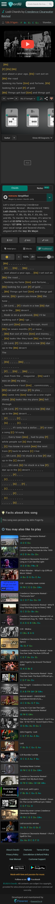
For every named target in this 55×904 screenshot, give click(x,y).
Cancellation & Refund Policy (36, 854)
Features (28, 850)
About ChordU (12, 850)
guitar (7, 138)
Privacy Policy (12, 854)
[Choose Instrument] (14, 137)
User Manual (15, 859)
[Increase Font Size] (32, 257)
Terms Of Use (43, 850)
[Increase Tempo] (16, 98)
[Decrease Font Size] (19, 257)
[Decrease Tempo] (3, 98)
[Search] (50, 4)
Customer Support (37, 859)
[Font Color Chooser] (8, 257)
